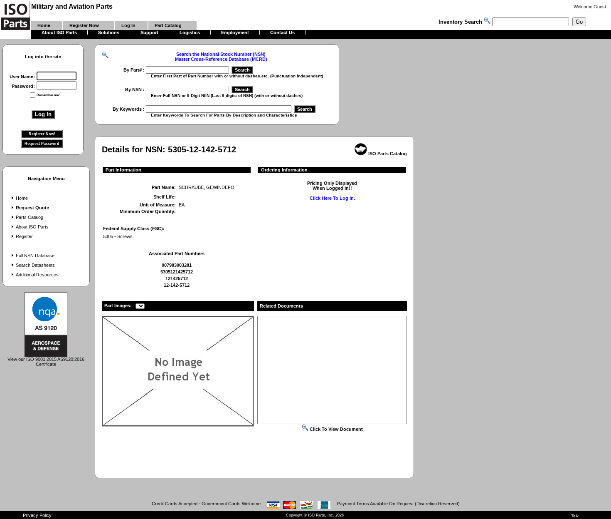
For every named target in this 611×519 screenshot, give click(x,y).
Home (22, 198)
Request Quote (32, 207)
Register (24, 236)
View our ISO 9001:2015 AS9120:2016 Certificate (45, 362)
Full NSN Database (35, 255)
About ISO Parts (32, 226)
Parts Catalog (29, 217)
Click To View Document (335, 429)
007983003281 (177, 265)
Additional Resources (37, 274)
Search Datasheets (35, 265)
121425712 (176, 278)
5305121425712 (176, 271)
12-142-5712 (177, 285)
